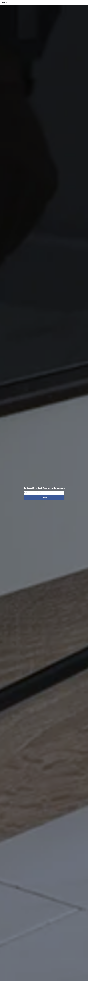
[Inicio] (4, 2)
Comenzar (44, 497)
